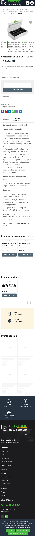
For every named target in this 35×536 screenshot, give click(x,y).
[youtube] (25, 434)
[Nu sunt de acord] (32, 527)
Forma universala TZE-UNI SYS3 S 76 (9, 285)
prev (28, 236)
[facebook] (1, 434)
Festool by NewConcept (16, 12)
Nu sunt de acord (22, 530)
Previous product (29, 302)
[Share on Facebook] (2, 111)
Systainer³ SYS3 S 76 (24, 244)
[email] (2, 516)
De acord (10, 530)
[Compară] (11, 97)
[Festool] (11, 3)
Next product (32, 302)
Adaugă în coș (17, 90)
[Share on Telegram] (20, 111)
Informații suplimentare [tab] (17, 119)
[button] (30, 22)
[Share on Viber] (16, 111)
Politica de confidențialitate (18, 533)
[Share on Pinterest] (6, 111)
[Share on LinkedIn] (9, 111)
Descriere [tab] (6, 119)
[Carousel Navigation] (30, 236)
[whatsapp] (6, 516)
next (32, 236)
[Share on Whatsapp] (13, 111)
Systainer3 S (30, 12)
